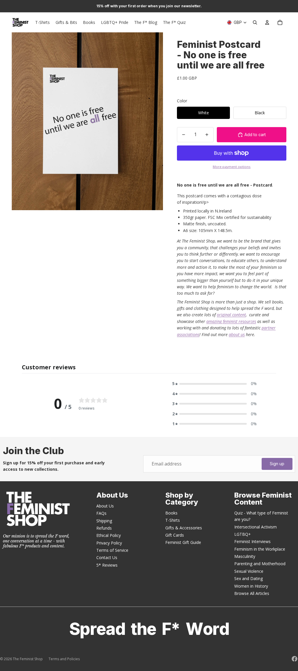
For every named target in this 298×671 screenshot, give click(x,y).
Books (171, 513)
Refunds (104, 528)
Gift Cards (174, 535)
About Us (105, 506)
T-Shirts (172, 520)
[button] (214, 383)
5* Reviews (107, 565)
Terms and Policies (64, 658)
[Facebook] (294, 658)
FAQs (101, 513)
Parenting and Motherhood (259, 563)
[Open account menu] (267, 22)
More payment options (232, 166)
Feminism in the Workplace (259, 549)
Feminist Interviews (252, 541)
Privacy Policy (109, 543)
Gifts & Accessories (183, 528)
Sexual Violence (248, 571)
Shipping (104, 521)
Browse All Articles (251, 593)
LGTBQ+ (242, 534)
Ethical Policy (108, 535)
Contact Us (106, 557)
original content (231, 314)
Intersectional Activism (255, 527)
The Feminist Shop (28, 658)
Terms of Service (112, 550)
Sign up (277, 463)
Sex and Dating (248, 578)
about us (237, 334)
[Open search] (255, 22)
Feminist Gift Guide (183, 542)
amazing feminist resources (231, 321)
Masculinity (244, 556)
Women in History (251, 586)
